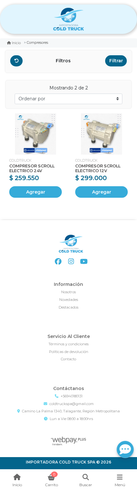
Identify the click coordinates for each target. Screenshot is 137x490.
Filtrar (116, 61)
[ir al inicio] (71, 243)
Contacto (68, 359)
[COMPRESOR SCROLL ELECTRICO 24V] (35, 134)
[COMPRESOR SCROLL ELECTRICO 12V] (101, 134)
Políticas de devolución (68, 351)
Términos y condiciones (68, 344)
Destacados (68, 307)
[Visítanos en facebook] (58, 262)
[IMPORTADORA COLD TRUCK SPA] (68, 19)
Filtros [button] (64, 61)
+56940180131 (72, 396)
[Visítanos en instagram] (71, 262)
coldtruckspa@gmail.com (71, 404)
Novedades (68, 299)
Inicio (16, 43)
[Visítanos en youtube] (84, 262)
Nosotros (68, 292)
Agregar (35, 192)
